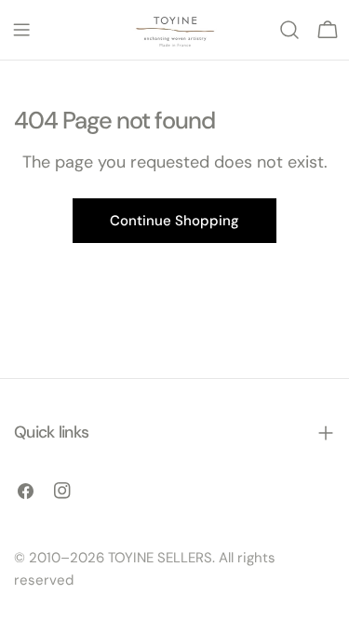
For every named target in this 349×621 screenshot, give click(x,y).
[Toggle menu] (21, 29)
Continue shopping (174, 220)
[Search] (289, 29)
